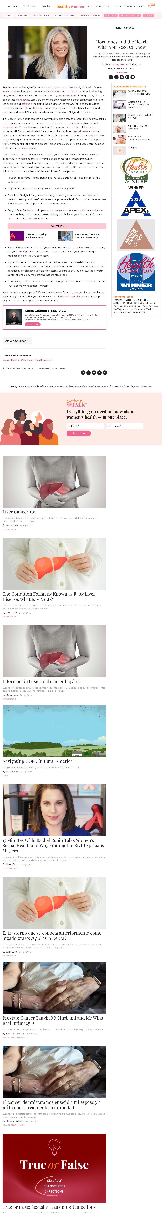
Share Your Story (130, 15)
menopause (22, 99)
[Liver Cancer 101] (54, 481)
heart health (17, 368)
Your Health (12, 6)
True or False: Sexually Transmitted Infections (49, 1207)
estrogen (27, 103)
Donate (148, 15)
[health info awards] (136, 271)
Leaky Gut (143, 303)
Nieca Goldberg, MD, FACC (117, 64)
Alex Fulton (11, 613)
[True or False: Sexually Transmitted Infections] (54, 1168)
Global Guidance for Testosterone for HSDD (139, 92)
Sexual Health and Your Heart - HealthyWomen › (28, 360)
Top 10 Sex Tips (129, 303)
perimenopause (67, 95)
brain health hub (41, 15)
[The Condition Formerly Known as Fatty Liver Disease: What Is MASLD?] (54, 563)
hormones (128, 28)
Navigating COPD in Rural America (38, 761)
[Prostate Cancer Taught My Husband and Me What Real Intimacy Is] (54, 987)
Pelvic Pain (147, 306)
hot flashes (71, 87)
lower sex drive (11, 91)
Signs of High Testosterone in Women (139, 138)
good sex (22, 15)
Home (118, 28)
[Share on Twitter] (116, 77)
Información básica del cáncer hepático (42, 681)
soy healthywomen (64, 15)
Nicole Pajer (11, 864)
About (141, 6)
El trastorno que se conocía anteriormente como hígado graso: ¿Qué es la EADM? (52, 935)
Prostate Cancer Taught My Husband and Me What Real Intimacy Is (53, 1020)
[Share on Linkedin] (127, 77)
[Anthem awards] (136, 234)
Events (8, 15)
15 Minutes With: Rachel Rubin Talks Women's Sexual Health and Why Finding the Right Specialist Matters (54, 845)
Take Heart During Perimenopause (36, 236)
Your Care (46, 6)
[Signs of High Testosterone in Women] (119, 139)
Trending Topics (123, 296)
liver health (9, 529)
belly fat (38, 108)
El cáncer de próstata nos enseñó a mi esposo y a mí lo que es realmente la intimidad (52, 1104)
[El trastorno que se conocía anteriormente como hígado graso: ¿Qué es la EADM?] (54, 902)
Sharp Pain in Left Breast (124, 300)
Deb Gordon (12, 771)
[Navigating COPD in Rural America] (54, 731)
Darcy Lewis (12, 525)
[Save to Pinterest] (122, 77)
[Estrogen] (119, 150)
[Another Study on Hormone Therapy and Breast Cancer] (119, 104)
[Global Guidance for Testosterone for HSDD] (119, 94)
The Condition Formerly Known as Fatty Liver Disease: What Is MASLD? (49, 596)
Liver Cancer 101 (19, 512)
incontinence (29, 148)
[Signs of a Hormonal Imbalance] (119, 129)
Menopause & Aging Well (121, 69)
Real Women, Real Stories (98, 6)
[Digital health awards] (136, 169)
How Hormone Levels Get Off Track (140, 116)
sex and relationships (14, 1037)
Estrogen (132, 147)
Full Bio (31, 324)
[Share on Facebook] (111, 77)
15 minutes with (11, 868)
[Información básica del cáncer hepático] (54, 651)
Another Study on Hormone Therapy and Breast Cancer (139, 105)
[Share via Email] (132, 77)
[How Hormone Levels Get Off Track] (119, 118)
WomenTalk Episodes (89, 15)
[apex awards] (136, 200)
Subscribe (111, 15)
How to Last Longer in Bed (132, 312)
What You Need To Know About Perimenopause (87, 236)
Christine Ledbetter (15, 1033)
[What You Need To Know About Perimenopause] (65, 236)
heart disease (80, 131)
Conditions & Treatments (125, 6)
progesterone (10, 127)
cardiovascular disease (76, 296)
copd (5, 775)
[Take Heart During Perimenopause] (17, 236)
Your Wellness (29, 6)
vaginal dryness (52, 91)
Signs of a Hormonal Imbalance (137, 127)
